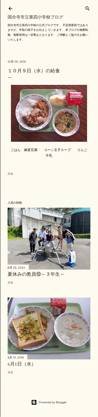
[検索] (87, 7)
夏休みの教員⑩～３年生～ (36, 274)
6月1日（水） (22, 364)
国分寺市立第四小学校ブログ (35, 17)
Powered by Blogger (53, 402)
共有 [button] (10, 173)
